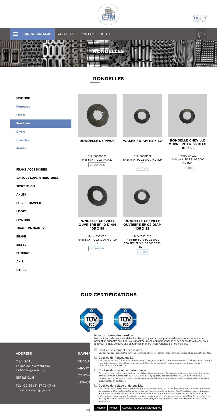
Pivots (20, 115)
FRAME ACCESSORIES (31, 169)
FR (196, 18)
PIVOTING (23, 98)
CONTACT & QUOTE (96, 34)
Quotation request (97, 126)
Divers (20, 131)
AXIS (19, 261)
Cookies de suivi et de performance (154, 375)
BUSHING (22, 253)
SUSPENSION (25, 186)
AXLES (21, 194)
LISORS (21, 211)
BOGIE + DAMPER (28, 203)
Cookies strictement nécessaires (155, 351)
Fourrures (23, 106)
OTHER (21, 270)
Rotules (21, 148)
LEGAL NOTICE (89, 382)
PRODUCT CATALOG (36, 34)
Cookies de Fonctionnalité (155, 361)
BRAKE (21, 236)
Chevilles (22, 140)
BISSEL (21, 245)
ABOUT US (66, 34)
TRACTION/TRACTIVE (31, 228)
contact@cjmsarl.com (42, 390)
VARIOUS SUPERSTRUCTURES (37, 178)
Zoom (106, 100)
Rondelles (23, 123)
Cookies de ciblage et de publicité (155, 393)
